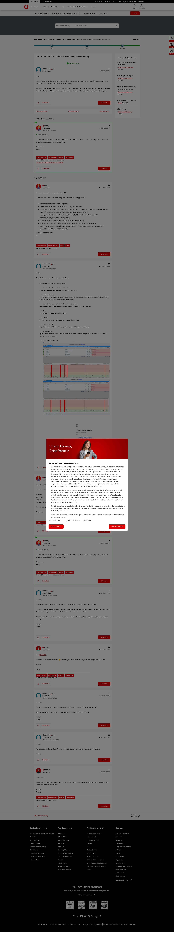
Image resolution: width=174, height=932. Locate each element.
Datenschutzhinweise (55, 520)
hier (80, 472)
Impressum (87, 520)
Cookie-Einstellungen (73, 520)
